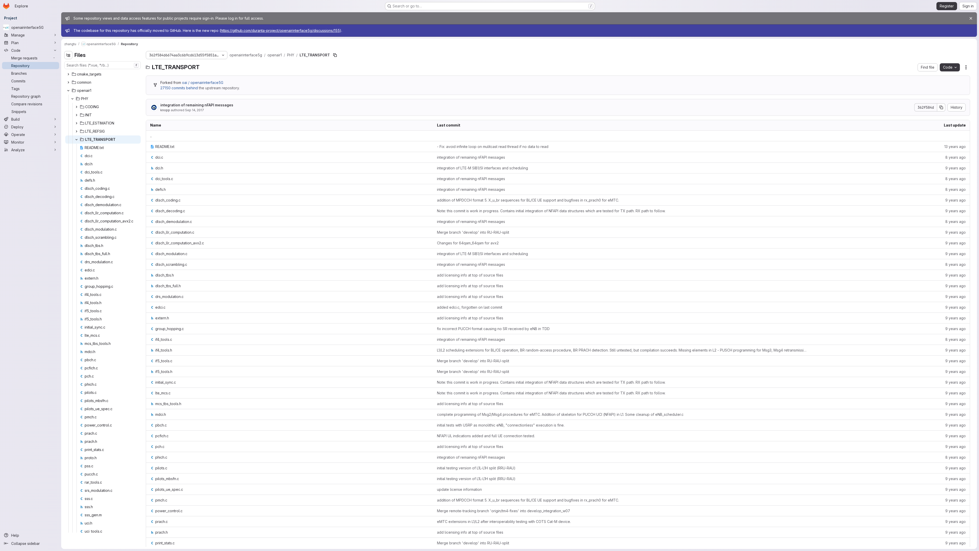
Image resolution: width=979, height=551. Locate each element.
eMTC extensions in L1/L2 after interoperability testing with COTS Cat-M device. (504, 521)
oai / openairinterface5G (202, 82)
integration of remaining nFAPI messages (196, 105)
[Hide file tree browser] (68, 55)
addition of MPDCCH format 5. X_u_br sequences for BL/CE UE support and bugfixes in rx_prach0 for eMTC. (528, 200)
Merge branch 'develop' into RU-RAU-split (473, 232)
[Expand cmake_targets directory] (68, 74)
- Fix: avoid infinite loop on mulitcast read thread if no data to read (492, 146)
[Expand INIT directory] (76, 115)
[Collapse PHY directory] (72, 99)
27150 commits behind (179, 88)
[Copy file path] (335, 55)
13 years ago (955, 146)
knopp (165, 110)
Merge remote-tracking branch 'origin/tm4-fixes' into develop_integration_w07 (503, 511)
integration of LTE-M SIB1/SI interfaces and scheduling (482, 168)
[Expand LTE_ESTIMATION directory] (76, 123)
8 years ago (955, 157)
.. (151, 136)
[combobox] (102, 65)
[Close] (971, 18)
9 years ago (955, 168)
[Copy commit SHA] (941, 107)
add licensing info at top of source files (470, 275)
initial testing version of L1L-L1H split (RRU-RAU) (476, 468)
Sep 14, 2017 (194, 110)
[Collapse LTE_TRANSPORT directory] (76, 139)
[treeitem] (103, 74)
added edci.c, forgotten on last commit (469, 307)
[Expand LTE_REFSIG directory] (76, 131)
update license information (459, 489)
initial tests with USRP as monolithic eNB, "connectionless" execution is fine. (500, 425)
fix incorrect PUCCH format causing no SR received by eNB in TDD (493, 329)
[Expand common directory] (68, 82)
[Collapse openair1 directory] (68, 90)
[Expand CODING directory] (76, 107)
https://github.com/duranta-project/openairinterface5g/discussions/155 (280, 30)
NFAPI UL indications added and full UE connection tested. (486, 436)
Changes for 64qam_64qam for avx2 (468, 243)
